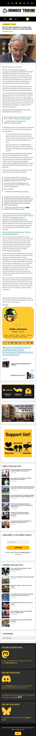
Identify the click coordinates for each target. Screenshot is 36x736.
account (11, 663)
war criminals (6, 355)
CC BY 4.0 (14, 697)
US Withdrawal (21, 352)
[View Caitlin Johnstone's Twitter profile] (16, 325)
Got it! (18, 733)
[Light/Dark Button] (11, 19)
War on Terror (15, 355)
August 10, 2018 (19, 209)
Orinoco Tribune (19, 695)
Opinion (14, 24)
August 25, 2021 (8, 31)
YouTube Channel (25, 19)
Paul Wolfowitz (15, 217)
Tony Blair (20, 350)
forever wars (10, 347)
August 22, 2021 (16, 123)
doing (9, 219)
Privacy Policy (21, 729)
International (6, 24)
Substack (5, 305)
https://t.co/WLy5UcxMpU (23, 118)
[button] (5, 20)
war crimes (29, 352)
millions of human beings (13, 250)
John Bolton (27, 347)
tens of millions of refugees (16, 163)
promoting (21, 225)
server (11, 686)
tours (16, 219)
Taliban (14, 350)
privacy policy (25, 552)
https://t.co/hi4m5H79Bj (10, 205)
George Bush (18, 347)
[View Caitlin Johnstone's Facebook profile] (19, 325)
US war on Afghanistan (9, 352)
